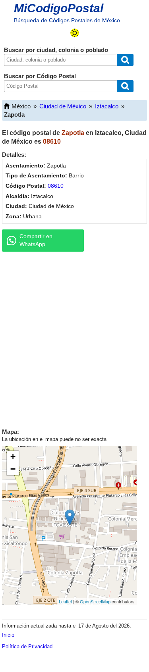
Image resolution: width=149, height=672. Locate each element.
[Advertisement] (74, 338)
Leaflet (65, 601)
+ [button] (12, 457)
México (21, 106)
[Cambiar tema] (74, 33)
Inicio (8, 635)
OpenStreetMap (95, 601)
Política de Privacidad (27, 646)
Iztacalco (106, 106)
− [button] (12, 469)
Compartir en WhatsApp (35, 240)
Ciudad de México (62, 106)
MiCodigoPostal (58, 8)
